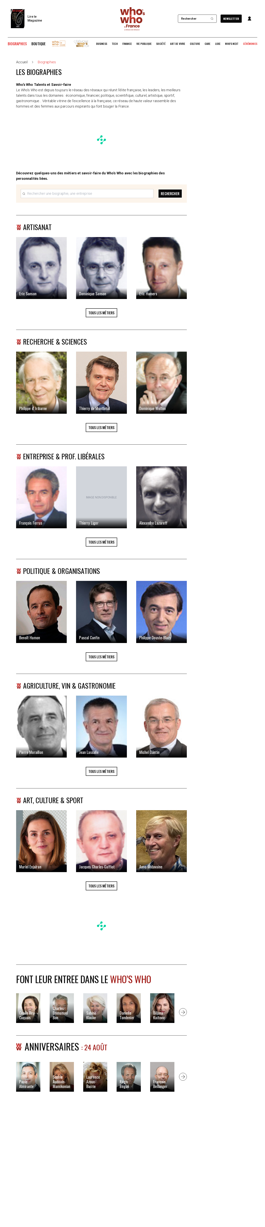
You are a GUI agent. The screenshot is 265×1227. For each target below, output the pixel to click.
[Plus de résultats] (183, 1012)
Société (160, 44)
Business (101, 44)
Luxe (218, 44)
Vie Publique (144, 44)
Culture (195, 44)
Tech (115, 44)
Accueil (22, 62)
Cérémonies (250, 44)
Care (207, 44)
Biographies (17, 43)
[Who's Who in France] (132, 18)
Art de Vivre (177, 44)
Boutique (38, 43)
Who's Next (231, 44)
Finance (127, 44)
